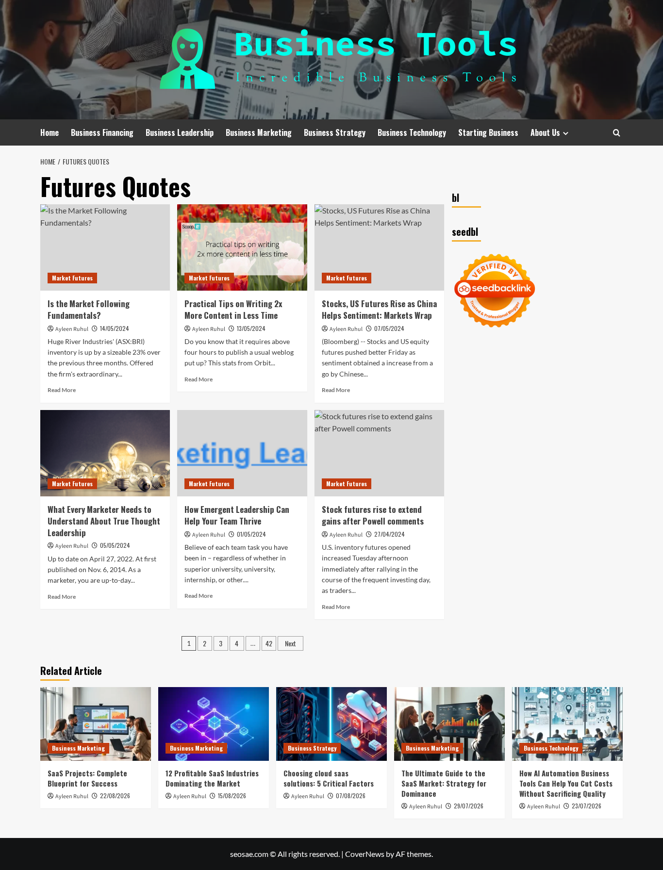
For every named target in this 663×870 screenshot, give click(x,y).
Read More (62, 390)
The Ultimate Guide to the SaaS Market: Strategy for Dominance (443, 783)
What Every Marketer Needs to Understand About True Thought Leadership (104, 521)
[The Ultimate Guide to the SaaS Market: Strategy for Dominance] (449, 724)
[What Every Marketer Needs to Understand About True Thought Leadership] (105, 453)
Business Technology (412, 132)
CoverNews (364, 853)
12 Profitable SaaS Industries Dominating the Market (212, 778)
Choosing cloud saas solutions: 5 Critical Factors (328, 778)
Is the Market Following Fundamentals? (89, 309)
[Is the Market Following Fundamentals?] (105, 247)
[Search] (617, 132)
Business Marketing (259, 132)
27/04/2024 (389, 534)
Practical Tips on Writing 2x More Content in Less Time (233, 309)
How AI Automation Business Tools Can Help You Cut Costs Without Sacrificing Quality (566, 783)
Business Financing (102, 132)
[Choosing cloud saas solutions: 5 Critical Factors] (331, 724)
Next (290, 643)
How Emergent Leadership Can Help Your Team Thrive (236, 515)
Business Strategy (334, 132)
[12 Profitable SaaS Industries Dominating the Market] (213, 724)
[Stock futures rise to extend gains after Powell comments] (379, 453)
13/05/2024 (251, 328)
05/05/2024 (115, 545)
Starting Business (488, 132)
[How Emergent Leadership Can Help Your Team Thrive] (242, 453)
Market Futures (72, 278)
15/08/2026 (232, 795)
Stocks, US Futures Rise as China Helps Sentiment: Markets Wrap (379, 309)
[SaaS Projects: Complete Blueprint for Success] (95, 724)
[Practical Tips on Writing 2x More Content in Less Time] (242, 247)
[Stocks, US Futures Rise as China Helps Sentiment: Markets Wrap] (379, 247)
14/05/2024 (114, 328)
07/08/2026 (350, 795)
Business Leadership (180, 132)
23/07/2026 (586, 806)
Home (49, 132)
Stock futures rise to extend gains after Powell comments (373, 515)
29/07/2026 (468, 806)
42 (268, 643)
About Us (545, 132)
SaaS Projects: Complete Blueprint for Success (87, 778)
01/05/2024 (251, 534)
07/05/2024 (389, 328)
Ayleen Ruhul (71, 329)
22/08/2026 (115, 795)
